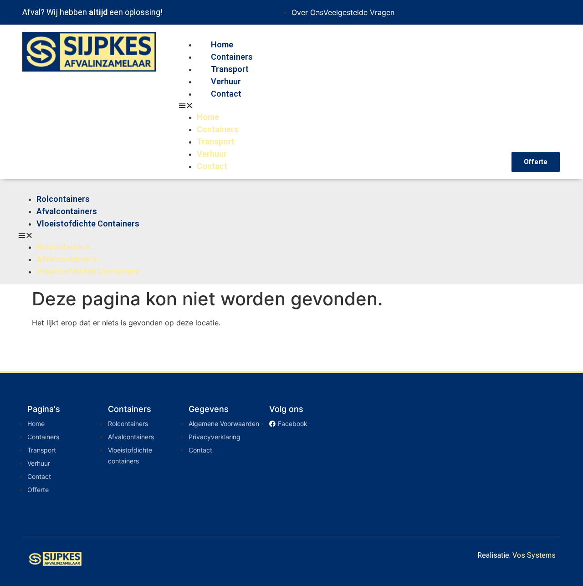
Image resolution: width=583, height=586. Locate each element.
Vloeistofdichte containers (87, 223)
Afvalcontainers (66, 211)
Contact (226, 93)
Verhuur (226, 81)
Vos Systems (534, 555)
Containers (232, 57)
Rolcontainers (63, 199)
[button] (340, 105)
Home (222, 44)
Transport (230, 69)
